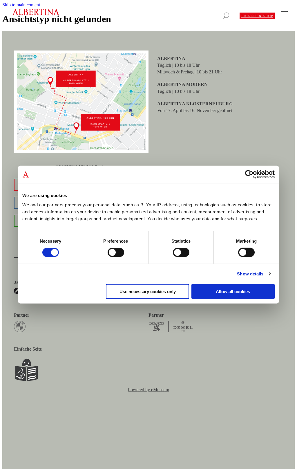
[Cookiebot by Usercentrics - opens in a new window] (249, 174)
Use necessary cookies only (147, 291)
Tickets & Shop (257, 16)
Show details (250, 273)
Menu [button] (283, 10)
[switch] (116, 252)
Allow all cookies (233, 291)
